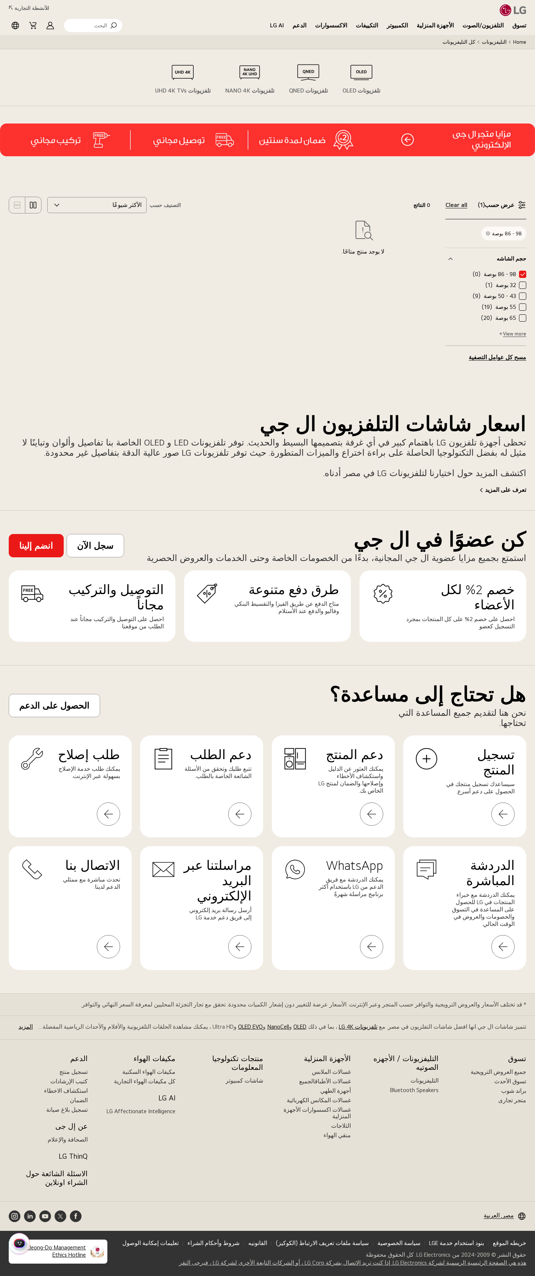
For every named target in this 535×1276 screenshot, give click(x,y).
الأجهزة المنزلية (435, 25)
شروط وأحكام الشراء (213, 1243)
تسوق (519, 25)
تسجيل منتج (73, 1071)
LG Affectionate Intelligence (141, 1111)
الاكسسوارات (331, 25)
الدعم (299, 25)
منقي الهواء (337, 1135)
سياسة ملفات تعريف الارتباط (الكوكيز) (322, 1243)
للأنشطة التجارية (32, 8)
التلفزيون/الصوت (483, 25)
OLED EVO (250, 1026)
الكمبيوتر (397, 25)
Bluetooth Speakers (414, 1090)
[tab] (361, 77)
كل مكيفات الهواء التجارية (144, 1081)
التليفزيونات (494, 42)
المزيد (26, 1026)
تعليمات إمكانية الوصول (150, 1243)
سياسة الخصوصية (398, 1243)
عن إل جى (71, 1126)
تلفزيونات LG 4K (358, 1026)
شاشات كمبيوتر (244, 1080)
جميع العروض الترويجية (498, 1071)
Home (519, 42)
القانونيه (257, 1243)
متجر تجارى (512, 1100)
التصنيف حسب (165, 205)
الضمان (79, 1100)
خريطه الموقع (509, 1243)
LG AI (277, 25)
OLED (299, 1026)
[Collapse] (485, 258)
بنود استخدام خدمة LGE (456, 1243)
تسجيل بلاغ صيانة (67, 1109)
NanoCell (278, 1026)
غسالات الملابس (331, 1071)
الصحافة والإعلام (68, 1139)
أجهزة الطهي (335, 1090)
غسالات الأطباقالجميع (325, 1081)
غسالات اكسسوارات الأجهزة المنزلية (317, 1113)
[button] (93, 25)
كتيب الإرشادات (69, 1081)
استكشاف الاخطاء (66, 1090)
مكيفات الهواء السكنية (148, 1071)
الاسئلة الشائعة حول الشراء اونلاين (57, 1178)
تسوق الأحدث (510, 1081)
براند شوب (513, 1090)
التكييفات (367, 25)
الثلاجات (341, 1125)
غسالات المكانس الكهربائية (319, 1100)
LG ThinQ (73, 1156)
